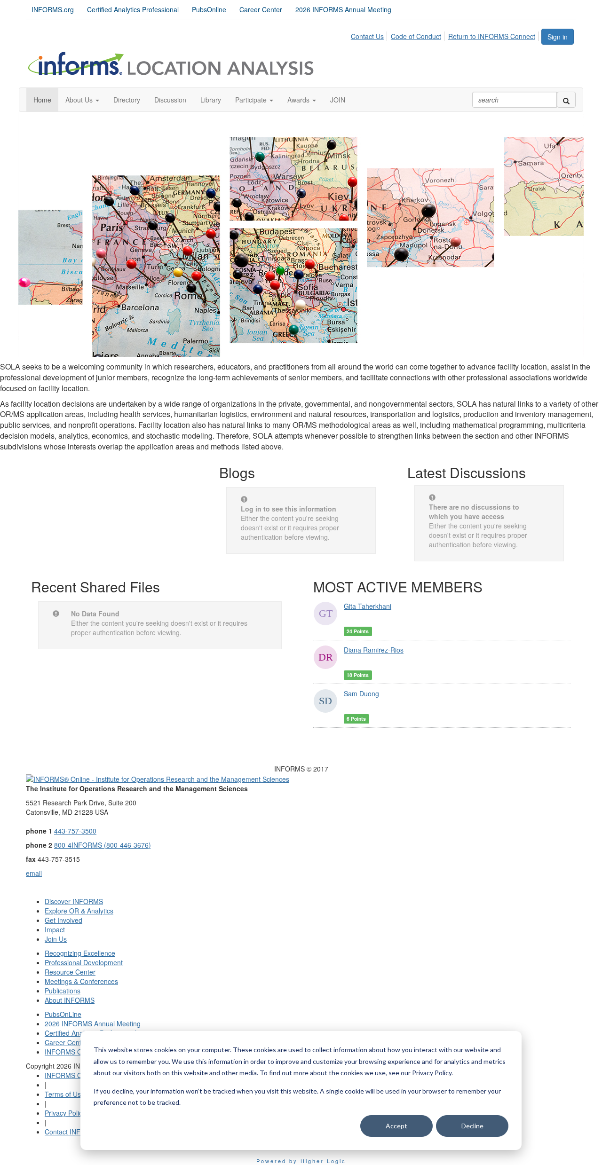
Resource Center (70, 971)
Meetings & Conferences (81, 981)
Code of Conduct (416, 36)
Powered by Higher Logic (301, 1161)
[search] (566, 100)
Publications (62, 990)
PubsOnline (209, 9)
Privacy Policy (65, 1113)
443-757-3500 (75, 830)
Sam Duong (361, 693)
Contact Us (367, 36)
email (34, 873)
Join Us (56, 939)
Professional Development (84, 962)
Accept (396, 1126)
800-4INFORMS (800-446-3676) (102, 845)
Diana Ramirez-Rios (374, 649)
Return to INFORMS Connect (491, 36)
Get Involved (63, 920)
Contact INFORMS (72, 1131)
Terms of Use (65, 1094)
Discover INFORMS (74, 901)
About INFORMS (70, 1000)
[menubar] (445, 35)
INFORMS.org (53, 9)
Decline (472, 1126)
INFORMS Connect (73, 1051)
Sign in (557, 36)
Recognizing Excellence (80, 953)
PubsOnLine (63, 1014)
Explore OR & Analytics (79, 910)
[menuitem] (370, 35)
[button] (82, 99)
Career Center (260, 9)
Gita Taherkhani (367, 606)
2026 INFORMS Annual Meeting (343, 9)
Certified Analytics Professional (133, 9)
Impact (55, 929)
